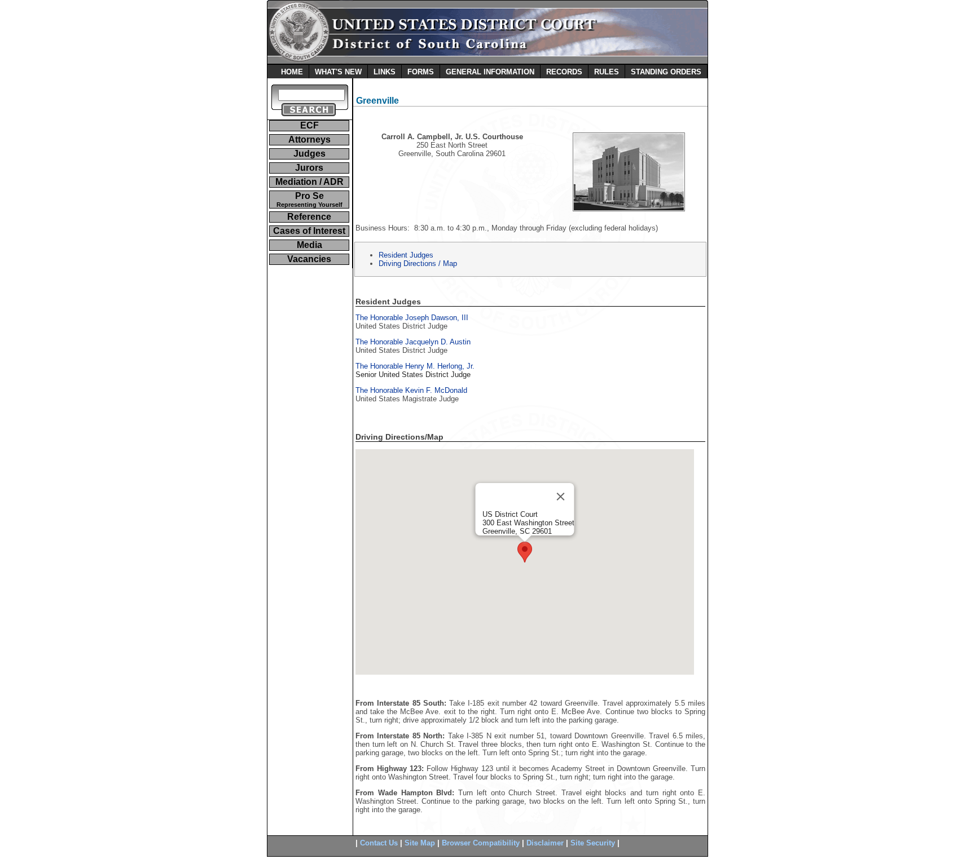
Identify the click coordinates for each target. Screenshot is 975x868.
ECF (309, 125)
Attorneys (309, 139)
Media (309, 245)
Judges (309, 153)
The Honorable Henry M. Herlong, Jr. (415, 366)
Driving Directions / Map (418, 263)
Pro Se (309, 199)
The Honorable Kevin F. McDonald (411, 390)
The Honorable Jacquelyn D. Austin (413, 342)
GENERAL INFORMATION (490, 72)
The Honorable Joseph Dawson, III (411, 317)
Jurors (309, 167)
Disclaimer (545, 843)
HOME (292, 72)
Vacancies (309, 259)
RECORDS (564, 72)
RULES (606, 72)
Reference (309, 217)
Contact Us (379, 843)
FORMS (420, 72)
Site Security (592, 843)
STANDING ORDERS (666, 72)
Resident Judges (406, 255)
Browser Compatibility (481, 843)
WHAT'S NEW (338, 72)
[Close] (560, 496)
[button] (524, 552)
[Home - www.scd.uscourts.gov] (487, 61)
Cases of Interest (309, 231)
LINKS (385, 72)
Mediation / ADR (309, 182)
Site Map (420, 843)
